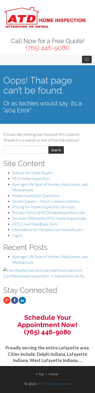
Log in (17, 235)
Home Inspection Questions (35, 195)
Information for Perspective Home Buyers (47, 229)
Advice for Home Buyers (33, 172)
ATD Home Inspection (31, 178)
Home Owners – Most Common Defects (46, 201)
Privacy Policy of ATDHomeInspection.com (48, 212)
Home (53, 374)
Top (41, 374)
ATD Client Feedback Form (35, 224)
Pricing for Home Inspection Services (43, 206)
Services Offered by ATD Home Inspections (49, 218)
